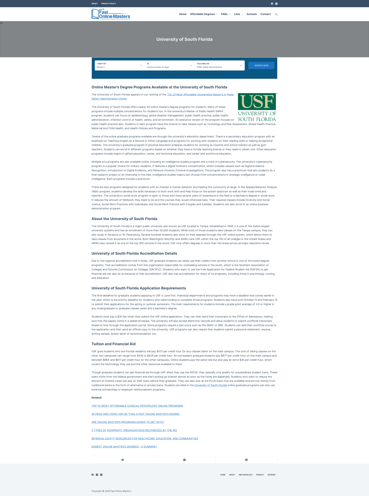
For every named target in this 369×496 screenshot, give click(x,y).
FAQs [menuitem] (224, 14)
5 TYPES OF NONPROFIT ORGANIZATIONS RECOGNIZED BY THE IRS (134, 430)
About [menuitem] (95, 3)
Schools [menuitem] (252, 14)
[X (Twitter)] (185, 460)
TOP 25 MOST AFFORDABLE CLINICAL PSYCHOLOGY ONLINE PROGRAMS (137, 405)
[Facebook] (272, 4)
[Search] (276, 14)
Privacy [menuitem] (260, 475)
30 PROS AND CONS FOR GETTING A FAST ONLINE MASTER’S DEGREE (136, 414)
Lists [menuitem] (237, 14)
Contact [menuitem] (265, 14)
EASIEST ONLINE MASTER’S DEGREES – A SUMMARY (124, 446)
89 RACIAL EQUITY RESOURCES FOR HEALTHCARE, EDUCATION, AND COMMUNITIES (145, 438)
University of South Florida (210, 385)
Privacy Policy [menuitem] (108, 3)
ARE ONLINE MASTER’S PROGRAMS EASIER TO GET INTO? (128, 422)
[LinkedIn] (246, 460)
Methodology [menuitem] (246, 475)
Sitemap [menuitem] (271, 475)
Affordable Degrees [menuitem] (202, 14)
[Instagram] (276, 4)
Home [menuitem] (183, 14)
